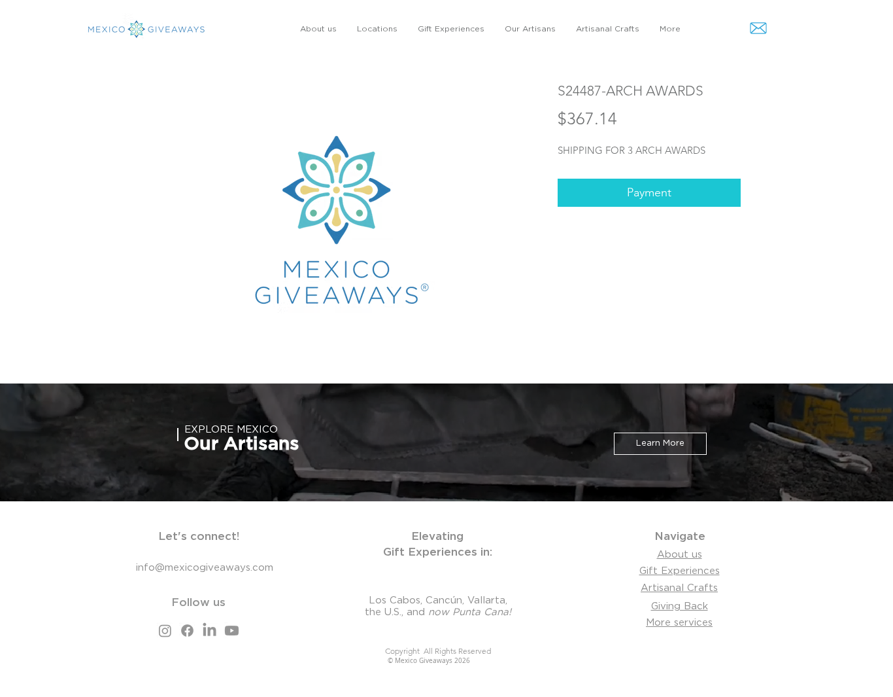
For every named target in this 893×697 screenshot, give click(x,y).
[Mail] (758, 28)
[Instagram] (165, 630)
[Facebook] (187, 630)
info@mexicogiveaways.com (204, 568)
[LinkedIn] (209, 630)
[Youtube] (232, 630)
